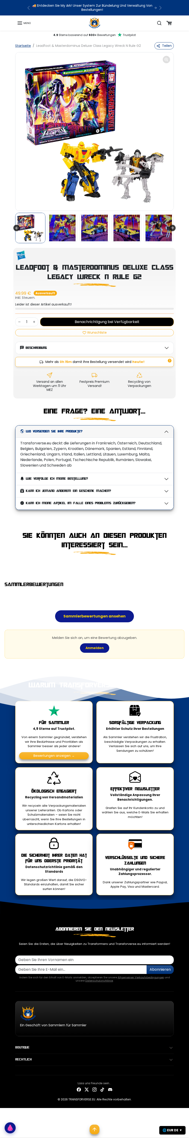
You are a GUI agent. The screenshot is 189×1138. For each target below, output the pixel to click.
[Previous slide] (16, 565)
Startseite (23, 45)
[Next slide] (172, 228)
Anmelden (95, 648)
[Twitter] (87, 1089)
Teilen (167, 45)
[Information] (170, 361)
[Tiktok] (102, 1089)
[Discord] (110, 1089)
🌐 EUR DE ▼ (172, 1130)
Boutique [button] (22, 1047)
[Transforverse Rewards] (10, 1127)
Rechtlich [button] (23, 1059)
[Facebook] (79, 1089)
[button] (24, 23)
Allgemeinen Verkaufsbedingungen (141, 977)
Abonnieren (160, 969)
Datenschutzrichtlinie (99, 980)
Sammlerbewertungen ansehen (94, 616)
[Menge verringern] (19, 321)
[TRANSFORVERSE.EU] (95, 23)
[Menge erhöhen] (34, 321)
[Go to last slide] (16, 228)
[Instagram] (94, 1089)
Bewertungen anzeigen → (54, 756)
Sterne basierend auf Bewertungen (94, 35)
